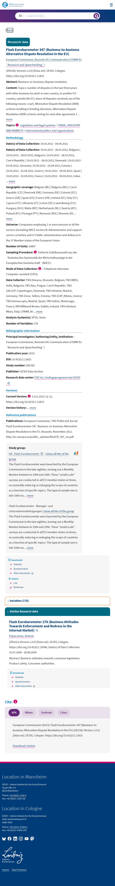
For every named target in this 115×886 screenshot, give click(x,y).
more (9, 119)
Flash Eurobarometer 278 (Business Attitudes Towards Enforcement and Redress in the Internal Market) (44, 626)
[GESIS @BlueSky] (4, 838)
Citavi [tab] (63, 713)
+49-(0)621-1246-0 (17, 795)
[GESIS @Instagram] (21, 838)
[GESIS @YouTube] (26, 838)
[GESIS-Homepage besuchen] (13, 4)
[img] (17, 125)
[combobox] (57, 16)
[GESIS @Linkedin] (15, 838)
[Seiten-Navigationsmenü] (111, 5)
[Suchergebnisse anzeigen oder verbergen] (96, 15)
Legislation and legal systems (38, 125)
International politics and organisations (50, 131)
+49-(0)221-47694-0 (18, 827)
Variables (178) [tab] (19, 601)
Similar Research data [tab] (24, 612)
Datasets (18, 564)
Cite (15, 583)
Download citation (24, 746)
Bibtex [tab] (29, 713)
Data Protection (19, 869)
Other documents (22, 573)
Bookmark (18, 587)
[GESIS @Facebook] (9, 838)
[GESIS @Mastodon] (32, 838)
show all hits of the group (59, 511)
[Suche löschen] (91, 16)
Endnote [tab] (46, 713)
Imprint (6, 869)
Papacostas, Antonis (21, 636)
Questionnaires (21, 568)
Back (10, 30)
